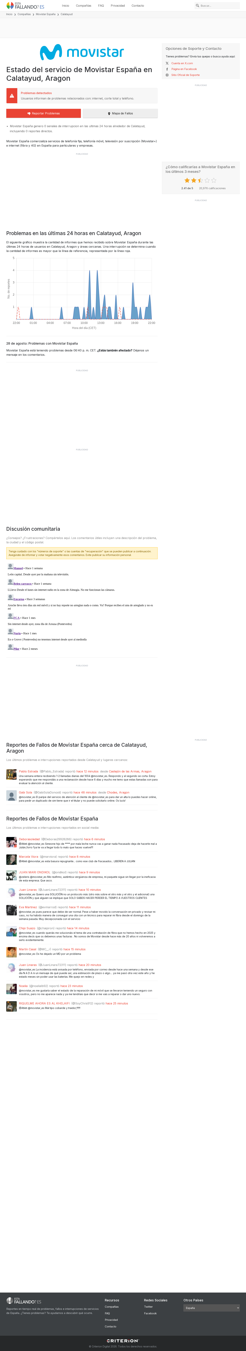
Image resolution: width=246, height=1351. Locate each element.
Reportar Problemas (46, 113)
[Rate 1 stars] (187, 180)
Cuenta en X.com (182, 63)
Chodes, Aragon (118, 792)
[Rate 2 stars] (194, 180)
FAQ (101, 5)
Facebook (150, 1313)
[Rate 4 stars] (207, 180)
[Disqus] (82, 607)
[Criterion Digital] (123, 1340)
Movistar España (45, 14)
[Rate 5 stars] (214, 180)
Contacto (138, 5)
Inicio (65, 5)
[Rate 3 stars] (201, 180)
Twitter (148, 1306)
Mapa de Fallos (122, 113)
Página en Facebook (184, 69)
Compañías (83, 5)
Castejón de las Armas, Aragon (130, 771)
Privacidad (118, 5)
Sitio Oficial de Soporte (185, 75)
